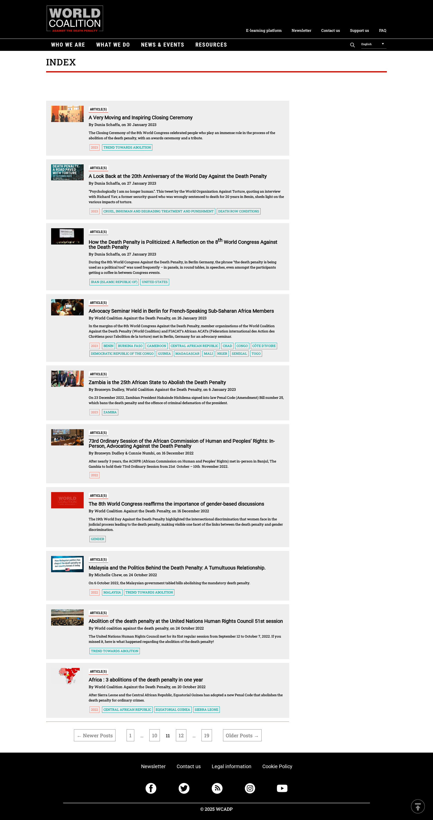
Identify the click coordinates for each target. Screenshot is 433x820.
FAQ (382, 30)
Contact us (330, 30)
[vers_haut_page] (417, 807)
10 (154, 735)
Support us (359, 30)
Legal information (231, 766)
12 (181, 735)
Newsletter (301, 30)
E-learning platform (264, 30)
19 (206, 735)
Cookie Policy (277, 766)
